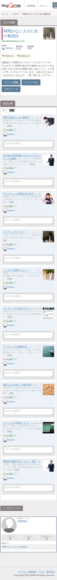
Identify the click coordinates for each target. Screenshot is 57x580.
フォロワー (28, 538)
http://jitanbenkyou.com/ (13, 41)
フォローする (31, 82)
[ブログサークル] (11, 5)
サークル (22, 572)
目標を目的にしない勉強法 (16, 117)
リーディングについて (14, 232)
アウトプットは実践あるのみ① (18, 193)
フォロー (10, 538)
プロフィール (11, 89)
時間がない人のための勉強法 (14, 547)
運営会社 (50, 572)
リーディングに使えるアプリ (17, 308)
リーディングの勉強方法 (15, 346)
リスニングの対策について (16, 423)
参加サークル (46, 538)
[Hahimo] (5, 134)
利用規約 (32, 572)
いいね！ (9, 129)
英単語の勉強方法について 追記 (19, 461)
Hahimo (9, 48)
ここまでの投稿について (15, 270)
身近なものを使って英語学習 (17, 385)
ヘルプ (41, 572)
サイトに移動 (11, 82)
